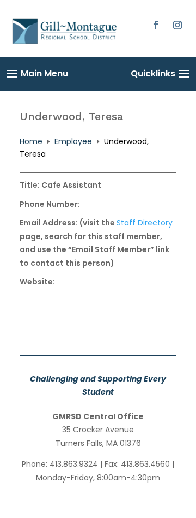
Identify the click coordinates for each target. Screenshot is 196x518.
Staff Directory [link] (145, 222)
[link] (66, 43)
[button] (155, 25)
